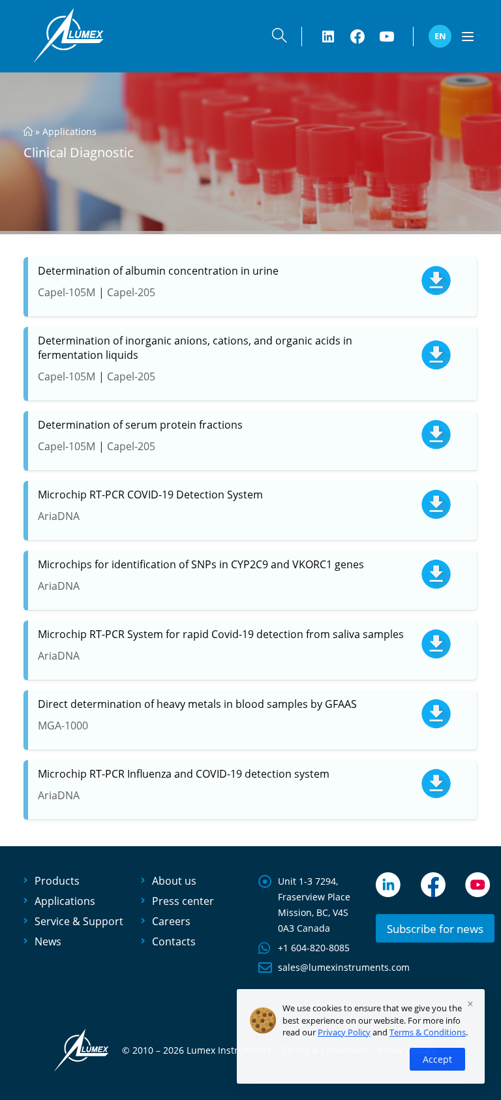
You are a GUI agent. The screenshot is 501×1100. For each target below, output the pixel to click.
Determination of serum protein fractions (140, 425)
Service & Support (79, 921)
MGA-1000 (63, 725)
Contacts (174, 941)
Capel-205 (131, 292)
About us (174, 881)
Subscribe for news (435, 928)
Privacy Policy (344, 1032)
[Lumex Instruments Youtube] (387, 36)
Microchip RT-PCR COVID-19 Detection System (150, 494)
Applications (69, 131)
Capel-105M (66, 292)
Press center (183, 901)
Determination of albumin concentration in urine (158, 271)
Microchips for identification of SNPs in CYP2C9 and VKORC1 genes (201, 564)
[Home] (28, 131)
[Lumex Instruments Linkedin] (328, 36)
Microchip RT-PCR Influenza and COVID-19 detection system (183, 774)
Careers (171, 921)
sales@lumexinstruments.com (344, 967)
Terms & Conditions (427, 1032)
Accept (437, 1059)
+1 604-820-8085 (314, 947)
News (48, 941)
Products (57, 881)
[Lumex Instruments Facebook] (357, 36)
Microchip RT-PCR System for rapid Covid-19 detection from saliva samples (221, 634)
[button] (279, 38)
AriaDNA (59, 516)
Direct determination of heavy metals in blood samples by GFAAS (197, 704)
